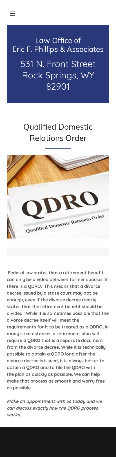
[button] (12, 13)
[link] (58, 45)
